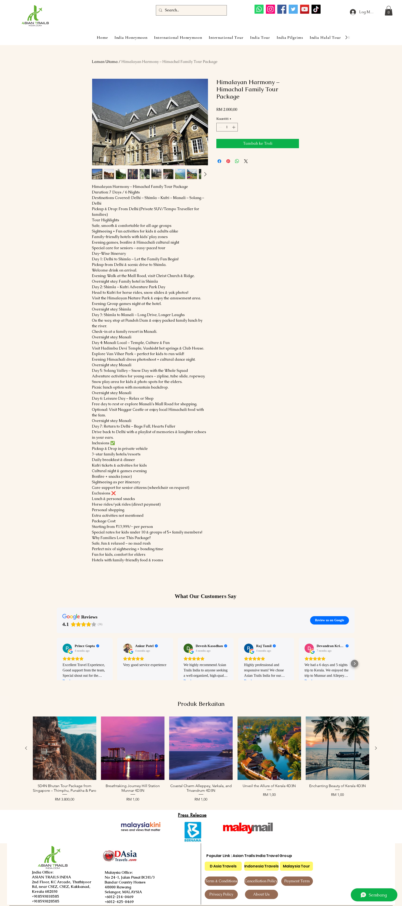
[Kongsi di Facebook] (219, 161)
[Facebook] (281, 9)
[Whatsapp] (259, 9)
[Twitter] (293, 9)
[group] (201, 759)
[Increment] (234, 127)
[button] (389, 11)
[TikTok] (316, 9)
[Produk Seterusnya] (376, 748)
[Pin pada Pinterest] (228, 161)
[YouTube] (304, 9)
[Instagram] (270, 9)
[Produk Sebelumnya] (26, 748)
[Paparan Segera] (64, 748)
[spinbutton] (227, 127)
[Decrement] (220, 127)
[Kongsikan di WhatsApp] (237, 161)
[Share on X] (246, 161)
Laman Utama (105, 61)
